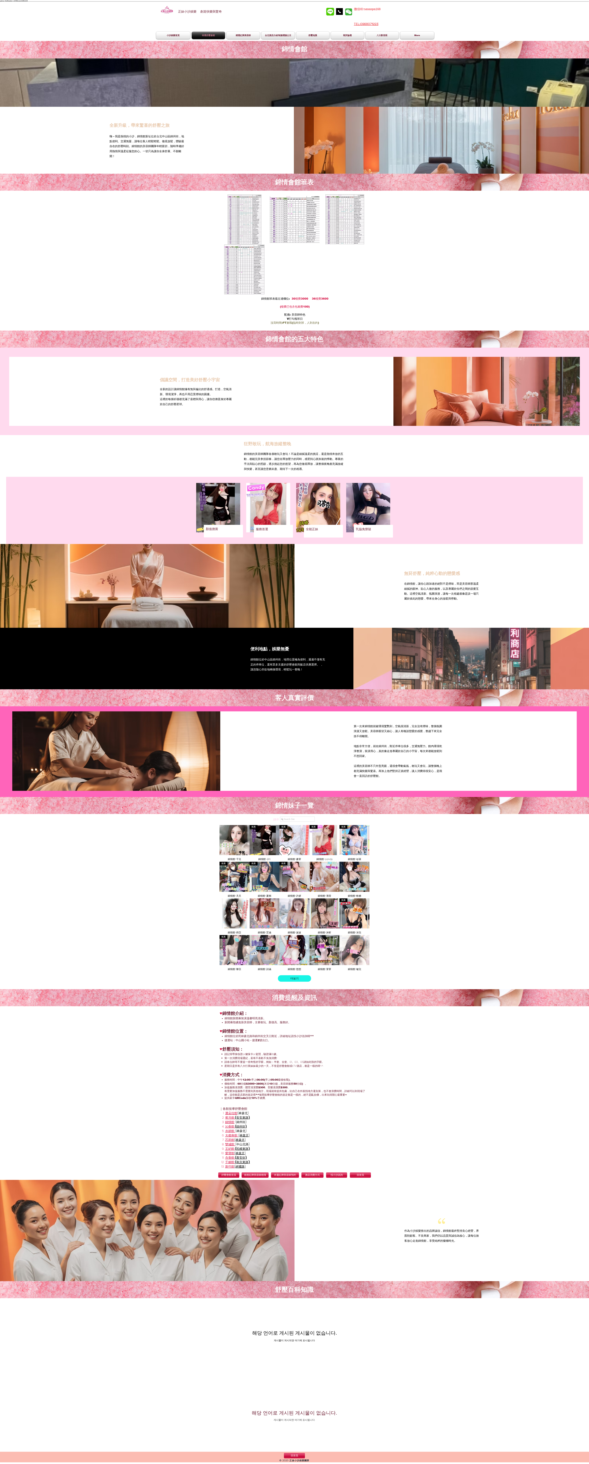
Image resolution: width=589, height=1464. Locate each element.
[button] (294, 82)
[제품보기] (234, 840)
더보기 (294, 978)
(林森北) (240, 1140)
